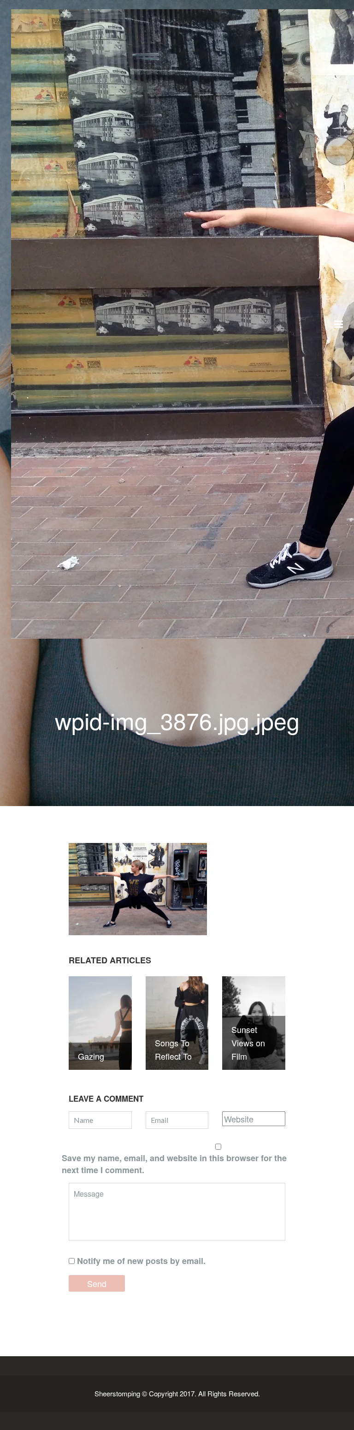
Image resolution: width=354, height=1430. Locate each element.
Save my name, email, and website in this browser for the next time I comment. (174, 1164)
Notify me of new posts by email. (141, 1261)
